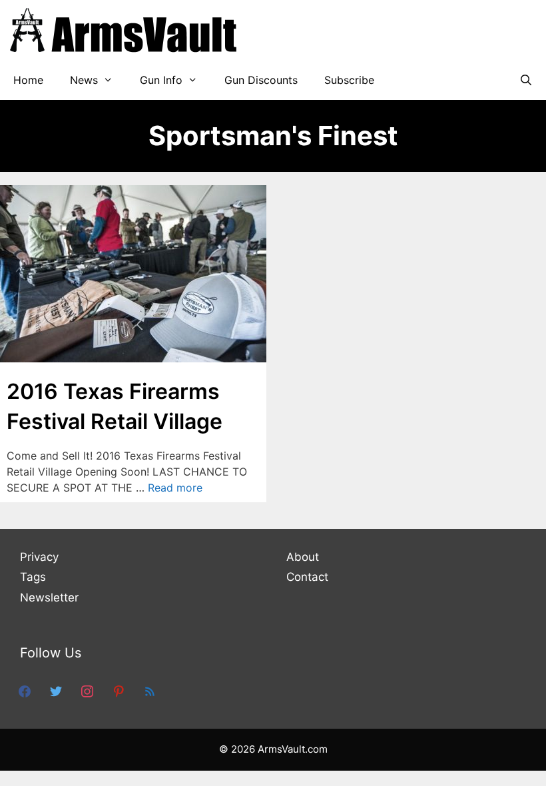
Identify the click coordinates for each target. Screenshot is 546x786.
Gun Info (161, 80)
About (302, 557)
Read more (175, 487)
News (84, 80)
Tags (33, 577)
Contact (307, 577)
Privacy (39, 557)
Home (28, 80)
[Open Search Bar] (525, 80)
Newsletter (49, 597)
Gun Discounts (261, 80)
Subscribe (349, 80)
